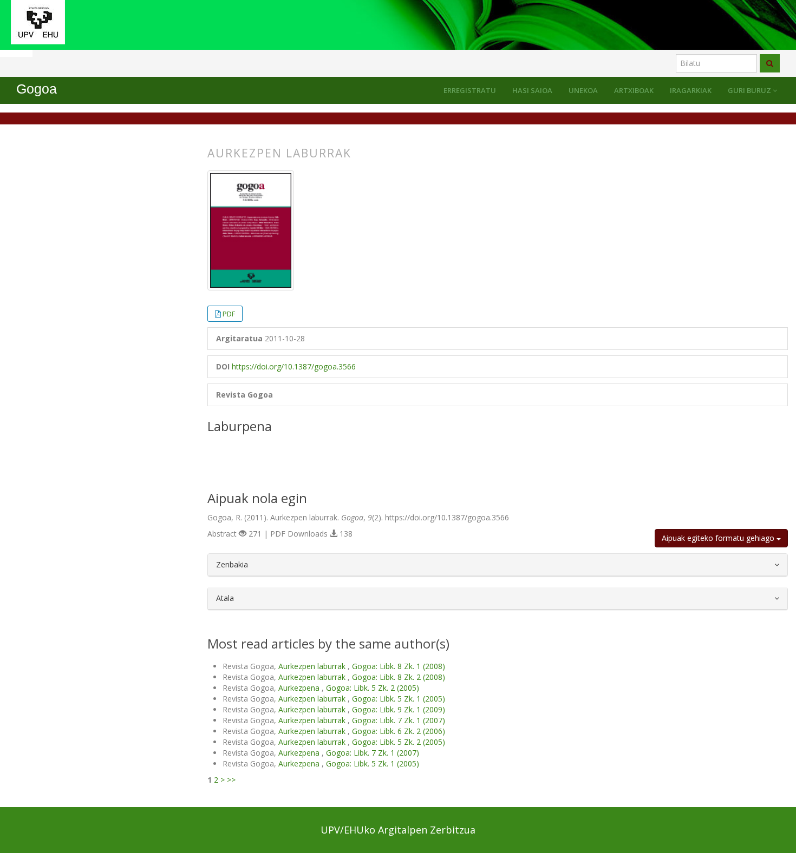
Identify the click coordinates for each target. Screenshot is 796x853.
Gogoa (36, 89)
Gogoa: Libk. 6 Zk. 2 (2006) (398, 731)
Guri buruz (750, 90)
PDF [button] (229, 314)
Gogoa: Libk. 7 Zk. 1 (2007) (398, 720)
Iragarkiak (691, 90)
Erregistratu (469, 90)
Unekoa (583, 90)
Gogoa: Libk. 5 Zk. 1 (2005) (398, 698)
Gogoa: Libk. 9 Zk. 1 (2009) (398, 709)
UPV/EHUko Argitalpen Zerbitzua (398, 829)
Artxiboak (634, 90)
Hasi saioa (532, 90)
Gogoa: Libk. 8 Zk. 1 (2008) (398, 666)
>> (231, 780)
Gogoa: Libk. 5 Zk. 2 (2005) (372, 688)
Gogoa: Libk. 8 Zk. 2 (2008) (398, 677)
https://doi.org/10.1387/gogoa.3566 (294, 366)
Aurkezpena (300, 688)
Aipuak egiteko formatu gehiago (719, 538)
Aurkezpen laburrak (313, 666)
